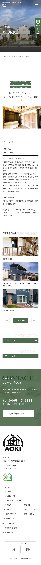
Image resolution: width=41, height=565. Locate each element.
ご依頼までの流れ (11, 528)
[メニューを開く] (36, 4)
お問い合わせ (29, 514)
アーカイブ (10, 356)
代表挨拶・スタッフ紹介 (14, 500)
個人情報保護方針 (26, 558)
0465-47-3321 (21, 400)
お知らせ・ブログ (31, 509)
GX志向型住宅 (11, 514)
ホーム (7, 487)
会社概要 (8, 491)
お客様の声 (9, 532)
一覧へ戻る (20, 320)
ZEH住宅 (9, 509)
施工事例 (27, 505)
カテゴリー (10, 340)
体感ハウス (10, 518)
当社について (10, 496)
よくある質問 (10, 523)
